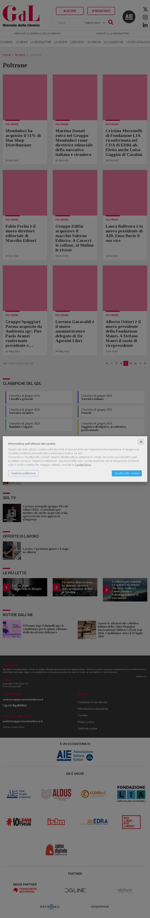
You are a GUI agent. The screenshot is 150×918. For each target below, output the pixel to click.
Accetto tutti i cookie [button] (127, 473)
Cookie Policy (83, 464)
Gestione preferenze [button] (23, 473)
